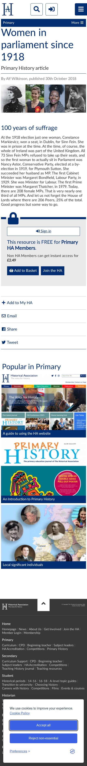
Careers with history (15, 688)
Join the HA (52, 271)
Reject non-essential (43, 738)
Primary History (57, 649)
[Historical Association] (7, 10)
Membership (32, 632)
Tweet (12, 343)
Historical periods (13, 681)
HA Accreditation (13, 649)
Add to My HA (19, 303)
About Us (35, 629)
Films (55, 688)
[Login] (52, 9)
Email (11, 316)
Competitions (36, 649)
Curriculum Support (15, 661)
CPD (22, 645)
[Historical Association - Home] (15, 608)
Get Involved (52, 629)
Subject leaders (64, 645)
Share (11, 329)
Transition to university (17, 684)
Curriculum (9, 645)
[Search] (37, 9)
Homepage (9, 629)
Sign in (45, 231)
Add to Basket (25, 271)
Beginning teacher (39, 645)
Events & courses (73, 688)
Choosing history (46, 684)
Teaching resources (49, 668)
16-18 (43, 681)
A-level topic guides (63, 681)
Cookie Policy (20, 713)
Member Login (11, 632)
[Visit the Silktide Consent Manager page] (72, 751)
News (23, 629)
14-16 (32, 681)
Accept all (43, 725)
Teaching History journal (18, 668)
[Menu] (81, 9)
